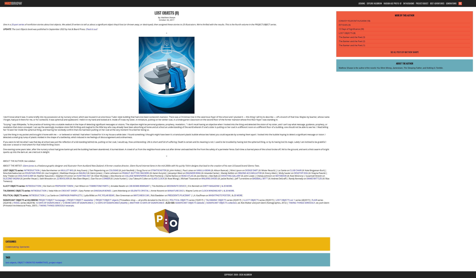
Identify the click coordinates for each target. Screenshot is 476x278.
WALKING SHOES (209, 178)
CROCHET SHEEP (69, 190)
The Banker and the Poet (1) (352, 45)
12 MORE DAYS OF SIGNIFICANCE (77, 202)
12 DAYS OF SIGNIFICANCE (48, 202)
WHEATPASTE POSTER (219, 195)
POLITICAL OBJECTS (179, 200)
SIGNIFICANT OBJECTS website (189, 202)
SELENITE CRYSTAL (140, 190)
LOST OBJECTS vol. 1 (285, 200)
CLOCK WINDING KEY (212, 190)
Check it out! (91, 29)
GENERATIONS (451, 3)
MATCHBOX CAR (141, 195)
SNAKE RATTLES (314, 178)
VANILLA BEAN (203, 170)
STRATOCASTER (158, 170)
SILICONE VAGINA (11, 178)
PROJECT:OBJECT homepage (52, 200)
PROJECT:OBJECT (422, 3)
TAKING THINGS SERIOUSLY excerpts (56, 205)
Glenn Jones (28, 165)
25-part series (17, 24)
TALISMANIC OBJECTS (216, 200)
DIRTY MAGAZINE (211, 186)
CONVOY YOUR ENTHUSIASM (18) (354, 21)
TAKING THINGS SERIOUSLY (302, 202)
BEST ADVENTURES (437, 3)
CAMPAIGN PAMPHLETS (70, 195)
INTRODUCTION (32, 170)
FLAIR (314, 200)
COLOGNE (113, 170)
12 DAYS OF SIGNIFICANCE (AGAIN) (111, 202)
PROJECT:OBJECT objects (107, 200)
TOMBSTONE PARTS (99, 186)
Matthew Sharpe (412, 52)
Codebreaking (12, 246)
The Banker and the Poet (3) (352, 37)
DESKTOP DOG (301, 173)
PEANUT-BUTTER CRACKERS (135, 173)
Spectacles (24, 246)
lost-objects (11, 262)
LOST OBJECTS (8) (347, 33)
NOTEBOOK (281, 175)
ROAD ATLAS (187, 175)
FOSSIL (17, 202)
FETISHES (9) (345, 25)
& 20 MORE (227, 186)
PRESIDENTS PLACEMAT (179, 195)
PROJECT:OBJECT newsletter (80, 200)
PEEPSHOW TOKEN (64, 186)
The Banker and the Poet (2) (352, 41)
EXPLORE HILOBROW (374, 3)
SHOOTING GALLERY (230, 175)
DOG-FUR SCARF (25, 175)
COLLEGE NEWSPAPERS (136, 175)
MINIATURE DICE (176, 190)
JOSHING (361, 3)
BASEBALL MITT (260, 178)
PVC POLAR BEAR (106, 195)
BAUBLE (83, 173)
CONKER (106, 178)
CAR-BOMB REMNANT (139, 186)
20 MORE (238, 195)
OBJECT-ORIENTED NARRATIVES (32, 262)
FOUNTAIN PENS (33, 173)
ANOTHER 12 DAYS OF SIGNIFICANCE (147, 202)
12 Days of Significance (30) (351, 29)
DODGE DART (251, 170)
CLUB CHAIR (295, 170)
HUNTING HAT (84, 175)
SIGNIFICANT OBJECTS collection (221, 202)
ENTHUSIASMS (408, 3)
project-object (55, 262)
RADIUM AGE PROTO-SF (393, 3)
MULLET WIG (67, 170)
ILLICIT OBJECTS (251, 200)
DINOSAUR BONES (102, 190)
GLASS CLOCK (157, 178)
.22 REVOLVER (62, 178)
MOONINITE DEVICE (176, 186)
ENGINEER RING (193, 173)
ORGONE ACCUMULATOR (250, 173)
